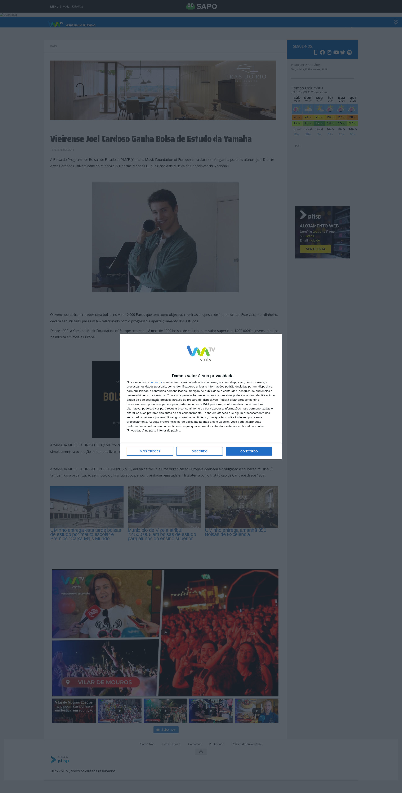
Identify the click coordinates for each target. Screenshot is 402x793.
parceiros (155, 382)
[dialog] (201, 396)
